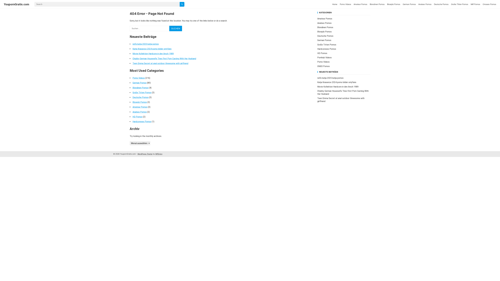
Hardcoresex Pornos (142, 121)
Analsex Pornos (424, 4)
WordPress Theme (145, 154)
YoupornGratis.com (16, 4)
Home (334, 4)
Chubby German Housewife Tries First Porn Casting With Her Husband (164, 58)
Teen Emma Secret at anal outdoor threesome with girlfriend (160, 63)
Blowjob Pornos (393, 4)
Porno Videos (345, 4)
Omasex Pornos (489, 4)
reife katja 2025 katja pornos (146, 44)
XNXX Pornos (323, 66)
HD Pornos (137, 117)
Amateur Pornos (360, 4)
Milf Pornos (475, 4)
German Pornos (409, 4)
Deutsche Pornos (441, 4)
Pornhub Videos (324, 57)
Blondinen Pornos (377, 4)
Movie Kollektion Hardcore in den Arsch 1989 (153, 53)
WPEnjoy (158, 154)
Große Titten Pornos (459, 4)
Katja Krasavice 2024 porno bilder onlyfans (152, 49)
